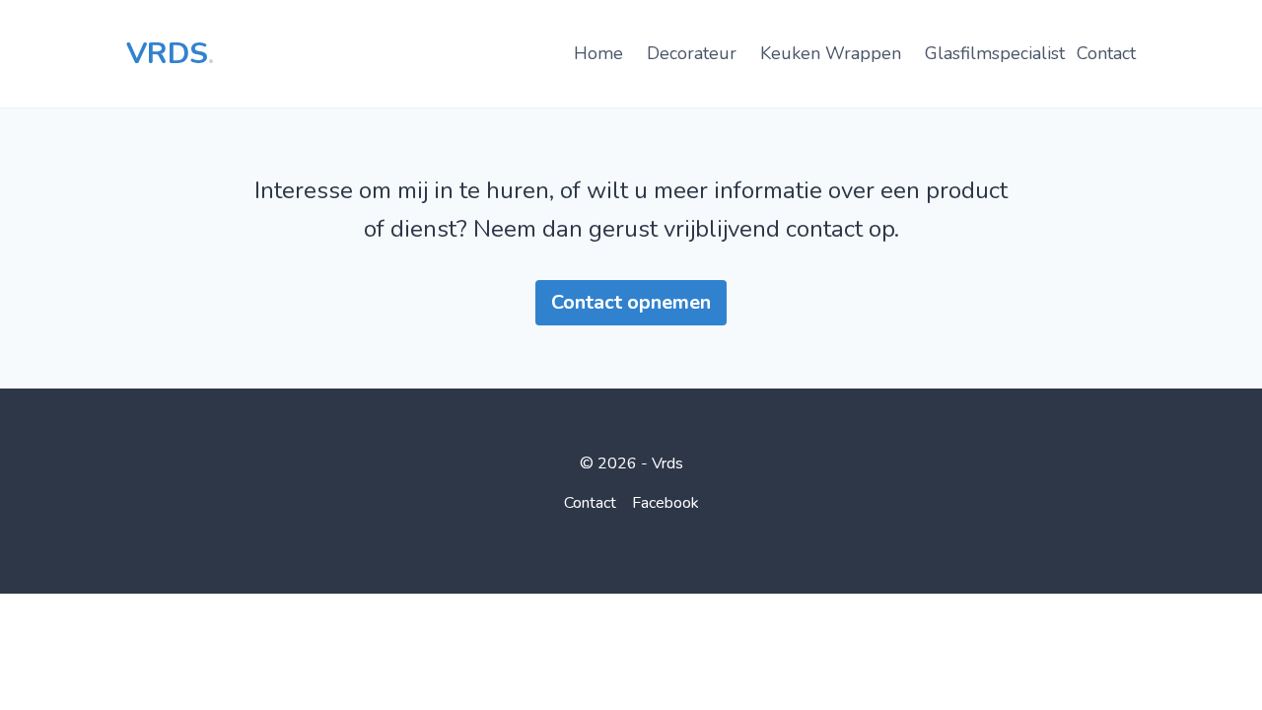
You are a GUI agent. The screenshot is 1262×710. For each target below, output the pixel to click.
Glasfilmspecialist (995, 53)
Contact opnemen (631, 302)
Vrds (170, 54)
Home (598, 53)
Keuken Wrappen (830, 53)
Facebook (665, 503)
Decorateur (691, 53)
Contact (1106, 53)
